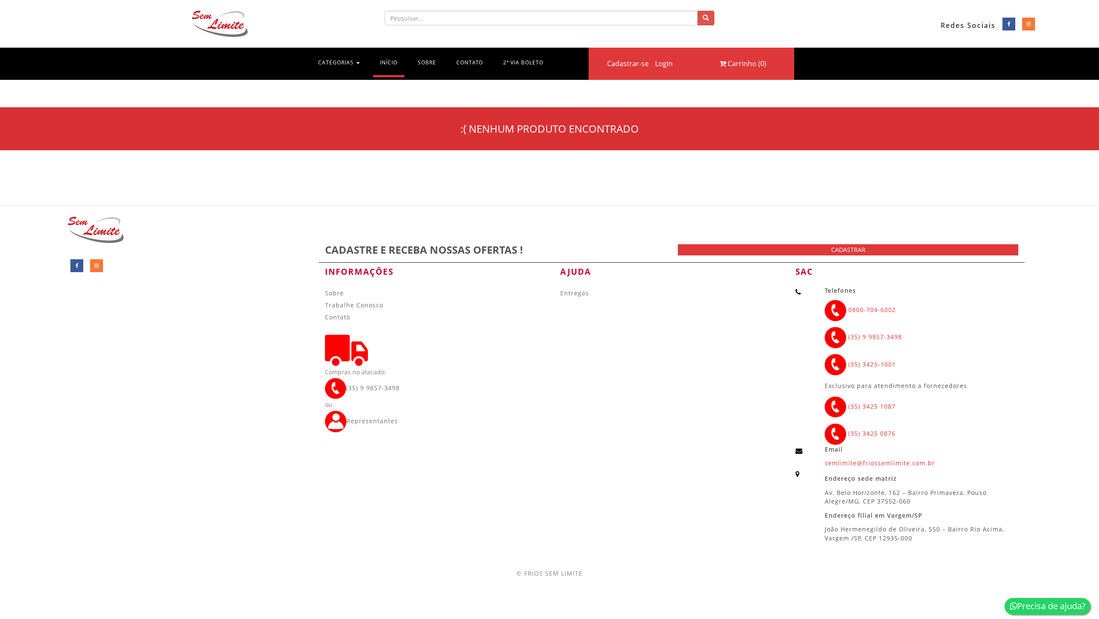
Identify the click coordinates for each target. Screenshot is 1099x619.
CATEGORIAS (336, 62)
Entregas (574, 293)
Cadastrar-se (628, 63)
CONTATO (469, 62)
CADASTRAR (848, 250)
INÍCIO (392, 62)
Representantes (372, 421)
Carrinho (746, 63)
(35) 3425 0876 (871, 433)
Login (664, 63)
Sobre (334, 293)
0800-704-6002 (871, 310)
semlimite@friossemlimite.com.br (880, 463)
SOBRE (427, 62)
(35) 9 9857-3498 (373, 388)
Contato (337, 317)
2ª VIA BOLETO (523, 62)
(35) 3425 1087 (871, 406)
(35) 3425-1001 (871, 364)
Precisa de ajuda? (1051, 606)
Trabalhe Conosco (354, 305)
